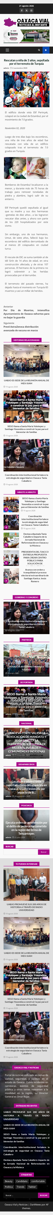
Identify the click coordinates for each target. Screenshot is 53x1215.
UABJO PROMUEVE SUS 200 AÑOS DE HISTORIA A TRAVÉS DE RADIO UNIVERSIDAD (11, 576)
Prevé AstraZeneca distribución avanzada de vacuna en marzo (21, 327)
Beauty (8, 1181)
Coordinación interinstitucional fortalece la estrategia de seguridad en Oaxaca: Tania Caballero (26, 455)
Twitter (32, 1186)
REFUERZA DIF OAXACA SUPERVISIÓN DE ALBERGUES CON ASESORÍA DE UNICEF (26, 829)
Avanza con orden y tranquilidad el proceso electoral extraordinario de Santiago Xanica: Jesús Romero (11, 558)
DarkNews (35, 1204)
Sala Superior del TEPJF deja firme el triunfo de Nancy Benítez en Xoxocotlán (27, 668)
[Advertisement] (26, 36)
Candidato (21, 1181)
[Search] (39, 50)
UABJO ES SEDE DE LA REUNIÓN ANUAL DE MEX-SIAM (26, 360)
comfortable (38, 1181)
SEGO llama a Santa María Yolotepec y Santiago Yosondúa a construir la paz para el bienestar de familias (26, 406)
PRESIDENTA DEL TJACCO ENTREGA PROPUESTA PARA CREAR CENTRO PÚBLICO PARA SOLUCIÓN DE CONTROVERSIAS (11, 540)
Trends (20, 1186)
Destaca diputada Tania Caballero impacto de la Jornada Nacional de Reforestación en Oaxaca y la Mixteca (11, 522)
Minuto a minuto (46, 50)
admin (6, 68)
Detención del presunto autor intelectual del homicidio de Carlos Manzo (26, 747)
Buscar (9, 846)
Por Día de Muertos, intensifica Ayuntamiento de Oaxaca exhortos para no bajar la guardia (26, 312)
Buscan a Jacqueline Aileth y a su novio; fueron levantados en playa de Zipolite (26, 788)
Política (9, 1186)
